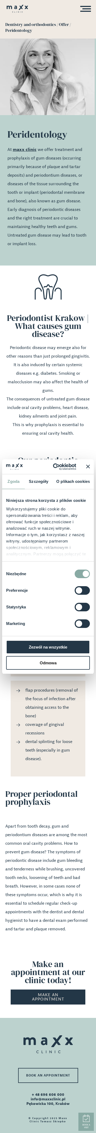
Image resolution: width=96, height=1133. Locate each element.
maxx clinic (25, 149)
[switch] (82, 590)
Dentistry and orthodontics (30, 24)
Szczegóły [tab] (38, 481)
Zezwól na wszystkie (48, 647)
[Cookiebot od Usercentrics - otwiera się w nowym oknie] (56, 466)
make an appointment (48, 997)
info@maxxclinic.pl (48, 1099)
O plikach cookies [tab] (73, 481)
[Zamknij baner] (88, 466)
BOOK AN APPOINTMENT (48, 1075)
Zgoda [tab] (13, 481)
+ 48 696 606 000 (48, 1094)
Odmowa (48, 663)
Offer (64, 24)
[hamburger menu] (84, 9)
